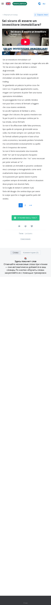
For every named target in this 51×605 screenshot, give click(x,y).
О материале (25, 239)
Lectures (28, 233)
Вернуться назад (11, 15)
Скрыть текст (42, 15)
